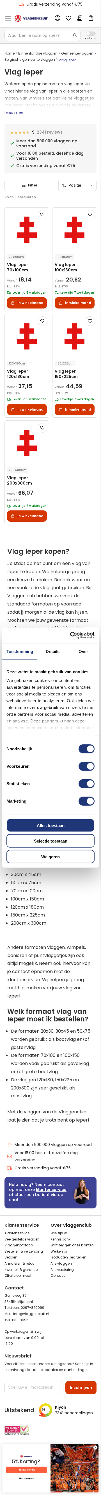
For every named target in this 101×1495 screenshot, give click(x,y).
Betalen (10, 1257)
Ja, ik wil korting (27, 1470)
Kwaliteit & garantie (21, 1269)
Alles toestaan (51, 825)
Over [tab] (83, 651)
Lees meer (14, 112)
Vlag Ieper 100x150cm (66, 267)
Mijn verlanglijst (68, 18)
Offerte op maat (17, 1275)
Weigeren (50, 856)
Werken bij (59, 1251)
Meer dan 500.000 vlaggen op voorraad (53, 1144)
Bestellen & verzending (23, 1251)
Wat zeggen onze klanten (72, 1245)
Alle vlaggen (61, 1263)
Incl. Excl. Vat (91, 33)
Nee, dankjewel (26, 1478)
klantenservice (51, 1189)
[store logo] (31, 18)
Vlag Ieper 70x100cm (17, 267)
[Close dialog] (95, 1448)
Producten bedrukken (68, 1257)
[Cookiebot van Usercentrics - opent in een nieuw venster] (71, 635)
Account (57, 18)
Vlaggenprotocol (19, 1245)
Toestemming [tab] (19, 651)
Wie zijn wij (59, 1233)
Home (9, 53)
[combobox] (42, 35)
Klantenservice (16, 1233)
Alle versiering (62, 1269)
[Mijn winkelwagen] (91, 18)
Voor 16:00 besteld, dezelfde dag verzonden (46, 1156)
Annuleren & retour (20, 1263)
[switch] (87, 766)
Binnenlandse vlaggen (38, 53)
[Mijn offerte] (79, 18)
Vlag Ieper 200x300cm (19, 480)
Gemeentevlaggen (77, 53)
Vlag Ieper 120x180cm (18, 374)
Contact (57, 1275)
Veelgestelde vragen (22, 1239)
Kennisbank (60, 1239)
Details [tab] (52, 651)
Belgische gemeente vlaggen (29, 59)
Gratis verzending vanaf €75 (54, 4)
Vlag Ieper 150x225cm (66, 374)
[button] (42, 214)
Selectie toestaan (50, 841)
